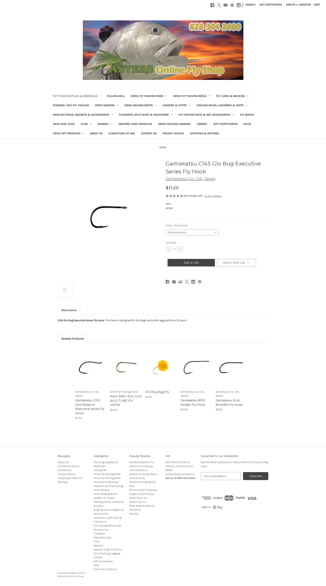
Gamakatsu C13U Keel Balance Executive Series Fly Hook (89, 406)
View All (133, 513)
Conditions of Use (121, 133)
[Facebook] (212, 5)
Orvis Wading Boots (138, 105)
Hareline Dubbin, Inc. (141, 462)
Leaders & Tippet (174, 105)
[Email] (174, 281)
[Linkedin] (193, 281)
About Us (96, 133)
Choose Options (91, 370)
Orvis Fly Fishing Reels (190, 96)
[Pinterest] (232, 5)
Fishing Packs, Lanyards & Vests (220, 105)
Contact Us (149, 133)
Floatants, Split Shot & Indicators (144, 114)
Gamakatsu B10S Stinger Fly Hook (193, 402)
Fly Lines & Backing (230, 96)
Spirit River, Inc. (138, 498)
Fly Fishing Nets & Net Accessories (204, 114)
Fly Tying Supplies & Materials (75, 96)
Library (202, 124)
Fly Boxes (247, 114)
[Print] (180, 281)
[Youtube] (226, 5)
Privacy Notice (173, 133)
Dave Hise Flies (64, 124)
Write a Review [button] (213, 196)
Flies (84, 124)
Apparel (103, 124)
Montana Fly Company (143, 490)
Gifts (247, 124)
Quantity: (171, 242)
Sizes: (176, 225)
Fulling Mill (116, 96)
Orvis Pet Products (66, 133)
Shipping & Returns (204, 133)
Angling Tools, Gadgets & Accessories (81, 114)
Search (250, 4)
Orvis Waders (105, 105)
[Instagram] (239, 5)
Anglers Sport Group (141, 494)
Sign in (290, 4)
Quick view (88, 364)
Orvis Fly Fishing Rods (147, 96)
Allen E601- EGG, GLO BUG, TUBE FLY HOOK (125, 401)
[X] (219, 5)
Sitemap (63, 482)
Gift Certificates (270, 4)
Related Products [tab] (72, 338)
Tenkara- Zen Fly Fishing (71, 105)
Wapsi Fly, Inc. (138, 501)
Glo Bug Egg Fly (157, 392)
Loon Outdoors (138, 470)
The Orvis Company (141, 466)
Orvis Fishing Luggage (174, 124)
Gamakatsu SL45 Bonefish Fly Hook (229, 402)
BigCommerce (77, 573)
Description (69, 310)
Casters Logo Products (135, 124)
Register (305, 4)
